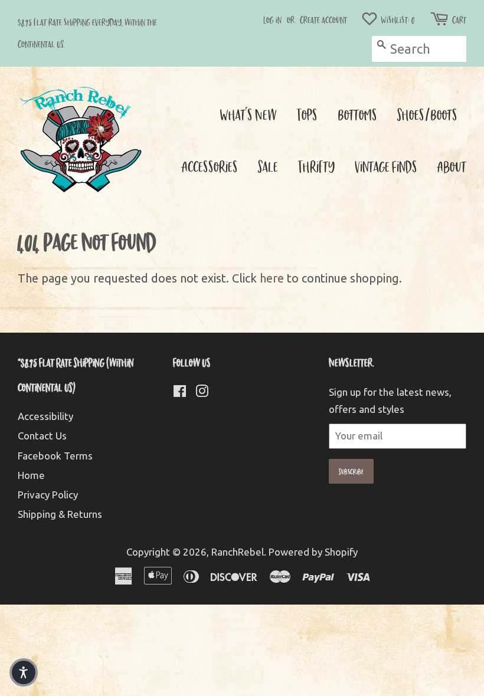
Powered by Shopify (313, 551)
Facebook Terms (55, 455)
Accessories (210, 166)
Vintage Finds (386, 166)
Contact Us (42, 435)
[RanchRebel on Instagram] (201, 392)
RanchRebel (237, 551)
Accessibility (45, 416)
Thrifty (316, 166)
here (272, 278)
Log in (272, 20)
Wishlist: (397, 20)
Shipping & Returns (60, 514)
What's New (248, 114)
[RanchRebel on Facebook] (180, 392)
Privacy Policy (48, 494)
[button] (23, 672)
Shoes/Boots (427, 114)
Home (31, 475)
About (451, 166)
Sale (268, 166)
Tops (307, 114)
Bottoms (357, 114)
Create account (323, 20)
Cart (459, 20)
